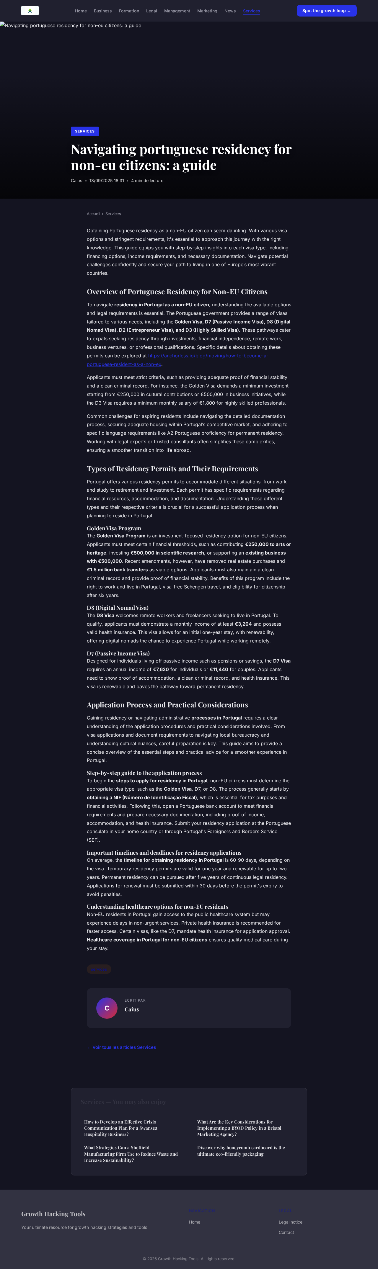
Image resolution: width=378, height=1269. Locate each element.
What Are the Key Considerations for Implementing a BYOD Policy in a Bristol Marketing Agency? (239, 1128)
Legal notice (290, 1221)
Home (81, 10)
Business (103, 10)
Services (251, 10)
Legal (151, 10)
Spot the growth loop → (326, 10)
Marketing (207, 10)
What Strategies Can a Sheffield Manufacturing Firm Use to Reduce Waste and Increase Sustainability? (131, 1153)
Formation (129, 10)
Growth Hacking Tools (53, 1213)
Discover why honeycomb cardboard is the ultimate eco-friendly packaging (241, 1150)
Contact (286, 1232)
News (230, 10)
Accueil (93, 213)
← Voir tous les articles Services (121, 1047)
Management (177, 10)
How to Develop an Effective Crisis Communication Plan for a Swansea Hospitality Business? (120, 1128)
